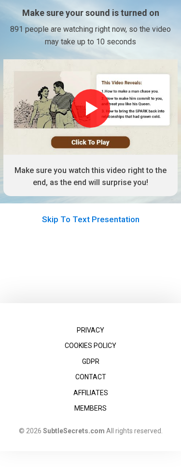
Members (90, 408)
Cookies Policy (90, 345)
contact (90, 377)
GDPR (90, 361)
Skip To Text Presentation (90, 219)
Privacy (90, 330)
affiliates (90, 393)
